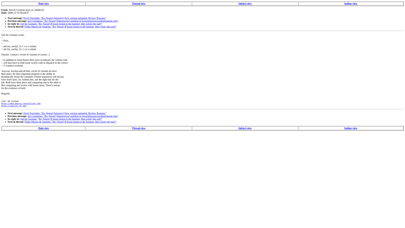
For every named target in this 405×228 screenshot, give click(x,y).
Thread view (139, 3)
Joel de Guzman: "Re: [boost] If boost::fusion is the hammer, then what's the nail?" (61, 23)
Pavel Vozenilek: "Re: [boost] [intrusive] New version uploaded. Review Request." (64, 18)
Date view (43, 3)
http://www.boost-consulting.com (20, 103)
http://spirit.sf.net (14, 106)
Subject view (245, 3)
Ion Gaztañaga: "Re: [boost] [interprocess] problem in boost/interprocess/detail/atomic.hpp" (73, 21)
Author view (350, 3)
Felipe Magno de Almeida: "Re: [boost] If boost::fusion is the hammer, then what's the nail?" (71, 26)
